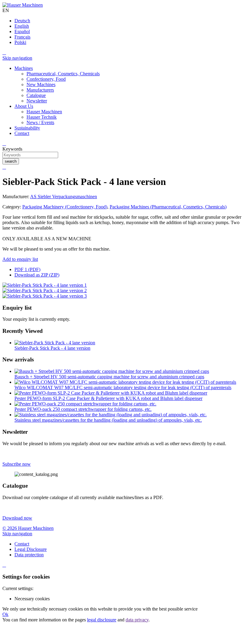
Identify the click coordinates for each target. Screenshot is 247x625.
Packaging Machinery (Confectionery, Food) (64, 206)
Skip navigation (17, 58)
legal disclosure (101, 619)
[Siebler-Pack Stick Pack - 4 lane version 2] (44, 290)
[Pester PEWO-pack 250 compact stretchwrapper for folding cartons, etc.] (85, 403)
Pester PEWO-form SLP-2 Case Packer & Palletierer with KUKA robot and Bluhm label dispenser (108, 398)
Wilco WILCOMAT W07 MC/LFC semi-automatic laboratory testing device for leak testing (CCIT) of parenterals (122, 387)
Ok (5, 614)
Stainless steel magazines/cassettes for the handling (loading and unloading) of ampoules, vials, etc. (108, 420)
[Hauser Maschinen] (22, 5)
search (11, 161)
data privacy (137, 619)
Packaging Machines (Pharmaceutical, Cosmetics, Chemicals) (168, 206)
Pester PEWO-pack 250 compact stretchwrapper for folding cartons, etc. (83, 409)
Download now (17, 517)
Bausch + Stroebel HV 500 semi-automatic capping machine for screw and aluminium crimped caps (109, 376)
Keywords (12, 149)
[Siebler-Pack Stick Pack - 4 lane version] (54, 342)
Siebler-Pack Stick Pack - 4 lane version (52, 348)
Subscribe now (16, 464)
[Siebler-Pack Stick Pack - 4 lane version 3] (44, 295)
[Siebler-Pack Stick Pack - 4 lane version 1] (44, 285)
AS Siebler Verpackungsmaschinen (63, 196)
